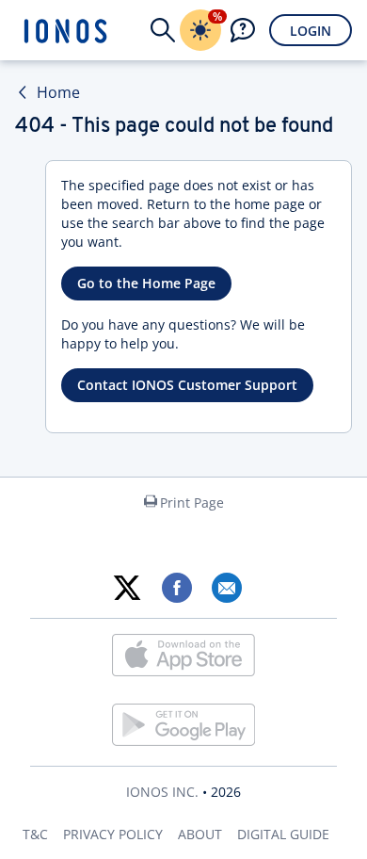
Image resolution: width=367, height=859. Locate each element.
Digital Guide (283, 834)
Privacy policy (113, 834)
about (200, 834)
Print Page (192, 502)
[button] (163, 30)
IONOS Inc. (162, 792)
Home (58, 92)
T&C (35, 834)
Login (310, 31)
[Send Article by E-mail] (226, 588)
